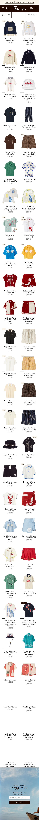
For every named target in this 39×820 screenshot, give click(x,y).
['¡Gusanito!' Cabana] (10, 669)
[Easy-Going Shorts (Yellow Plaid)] (28, 363)
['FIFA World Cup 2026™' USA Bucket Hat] (10, 640)
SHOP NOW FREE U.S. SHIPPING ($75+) (19, 2)
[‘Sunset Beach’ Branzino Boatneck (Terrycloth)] (28, 28)
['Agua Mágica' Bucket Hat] (10, 444)
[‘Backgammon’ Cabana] (10, 224)
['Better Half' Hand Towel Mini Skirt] (28, 498)
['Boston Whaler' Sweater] (10, 57)
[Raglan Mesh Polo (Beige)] (10, 390)
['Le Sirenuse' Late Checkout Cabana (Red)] (10, 307)
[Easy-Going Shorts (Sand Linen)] (28, 336)
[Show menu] (3, 8)
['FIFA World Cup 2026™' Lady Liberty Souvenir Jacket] (28, 195)
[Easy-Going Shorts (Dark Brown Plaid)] (28, 390)
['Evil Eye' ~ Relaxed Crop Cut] (28, 471)
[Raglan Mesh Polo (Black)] (10, 336)
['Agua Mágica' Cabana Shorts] (10, 471)
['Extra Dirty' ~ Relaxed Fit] (10, 114)
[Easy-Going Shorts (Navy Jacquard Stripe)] (28, 417)
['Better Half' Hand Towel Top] (10, 498)
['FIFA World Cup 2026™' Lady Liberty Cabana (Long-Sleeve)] (10, 195)
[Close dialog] (37, 769)
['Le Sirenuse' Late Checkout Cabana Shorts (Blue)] (28, 723)
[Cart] (36, 8)
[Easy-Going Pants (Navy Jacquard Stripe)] (28, 114)
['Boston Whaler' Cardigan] (28, 57)
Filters (7, 15)
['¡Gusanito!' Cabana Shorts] (28, 669)
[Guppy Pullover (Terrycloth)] (10, 28)
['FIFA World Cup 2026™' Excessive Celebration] (10, 581)
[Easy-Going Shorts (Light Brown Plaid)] (28, 141)
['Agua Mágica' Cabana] (28, 444)
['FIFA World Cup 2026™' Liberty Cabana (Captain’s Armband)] (10, 610)
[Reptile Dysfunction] (28, 168)
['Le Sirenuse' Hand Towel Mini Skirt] (28, 280)
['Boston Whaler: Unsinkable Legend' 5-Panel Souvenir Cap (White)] (28, 84)
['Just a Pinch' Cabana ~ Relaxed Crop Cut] (10, 554)
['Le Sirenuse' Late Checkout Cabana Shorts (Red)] (28, 307)
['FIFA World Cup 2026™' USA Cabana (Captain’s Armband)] (28, 610)
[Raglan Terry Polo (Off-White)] (10, 417)
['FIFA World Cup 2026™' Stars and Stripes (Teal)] (28, 640)
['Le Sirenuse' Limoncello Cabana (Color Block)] (10, 752)
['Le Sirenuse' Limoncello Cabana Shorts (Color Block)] (28, 752)
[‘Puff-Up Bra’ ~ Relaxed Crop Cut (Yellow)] (28, 251)
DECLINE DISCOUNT (19, 807)
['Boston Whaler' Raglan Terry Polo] (10, 84)
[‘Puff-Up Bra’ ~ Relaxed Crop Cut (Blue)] (10, 251)
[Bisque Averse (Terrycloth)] (28, 224)
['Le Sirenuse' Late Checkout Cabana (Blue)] (10, 723)
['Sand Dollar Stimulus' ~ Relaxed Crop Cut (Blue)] (10, 525)
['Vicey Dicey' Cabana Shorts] (28, 696)
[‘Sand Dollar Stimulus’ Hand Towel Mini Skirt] (28, 525)
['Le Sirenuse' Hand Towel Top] (10, 280)
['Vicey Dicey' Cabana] (10, 696)
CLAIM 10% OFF (19, 802)
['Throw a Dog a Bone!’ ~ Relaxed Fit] (10, 168)
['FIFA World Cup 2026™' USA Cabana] (28, 581)
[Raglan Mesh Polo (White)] (10, 363)
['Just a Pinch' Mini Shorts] (28, 554)
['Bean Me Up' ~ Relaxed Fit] (10, 141)
